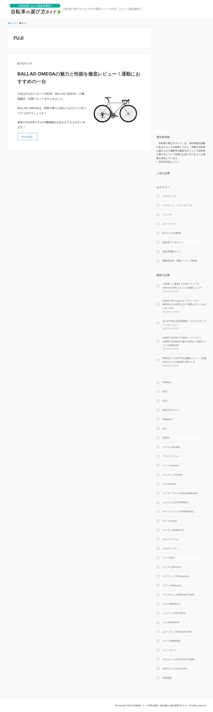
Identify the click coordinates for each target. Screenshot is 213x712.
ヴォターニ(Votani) (172, 474)
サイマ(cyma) (169, 520)
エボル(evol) (169, 483)
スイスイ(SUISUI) (171, 567)
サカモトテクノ (170, 548)
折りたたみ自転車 (171, 233)
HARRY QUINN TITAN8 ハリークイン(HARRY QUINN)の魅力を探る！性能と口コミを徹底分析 (184, 341)
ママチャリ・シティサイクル (177, 205)
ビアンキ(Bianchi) (171, 585)
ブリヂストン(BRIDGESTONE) (178, 594)
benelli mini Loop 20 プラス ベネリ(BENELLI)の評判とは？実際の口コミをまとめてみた (184, 304)
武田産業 (167, 677)
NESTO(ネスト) (170, 409)
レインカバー (169, 649)
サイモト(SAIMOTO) (173, 529)
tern (164, 428)
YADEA (166, 437)
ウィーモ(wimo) (170, 465)
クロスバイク (169, 196)
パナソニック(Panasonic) (175, 576)
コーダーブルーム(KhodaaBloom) (180, 493)
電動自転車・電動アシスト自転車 (179, 260)
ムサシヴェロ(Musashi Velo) (177, 631)
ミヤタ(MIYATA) (170, 622)
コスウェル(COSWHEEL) (175, 502)
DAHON (166, 382)
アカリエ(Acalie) (171, 447)
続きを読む (27, 136)
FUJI (164, 400)
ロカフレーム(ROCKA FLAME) (178, 659)
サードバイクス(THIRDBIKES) (178, 511)
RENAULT (167, 419)
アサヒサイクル (170, 456)
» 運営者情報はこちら (167, 161)
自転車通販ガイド (171, 251)
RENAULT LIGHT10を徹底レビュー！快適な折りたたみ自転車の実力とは (184, 360)
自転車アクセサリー (172, 242)
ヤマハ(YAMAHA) (171, 640)
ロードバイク (169, 223)
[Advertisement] (181, 78)
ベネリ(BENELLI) (171, 603)
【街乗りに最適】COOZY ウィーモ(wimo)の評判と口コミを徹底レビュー (182, 285)
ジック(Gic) (168, 557)
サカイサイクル (170, 539)
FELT (165, 391)
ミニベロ (167, 214)
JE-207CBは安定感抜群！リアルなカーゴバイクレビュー (184, 323)
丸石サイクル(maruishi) (174, 668)
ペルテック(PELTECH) (174, 613)
